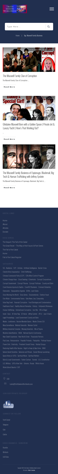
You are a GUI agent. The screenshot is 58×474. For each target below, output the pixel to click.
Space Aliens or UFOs (9, 355)
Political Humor (46, 340)
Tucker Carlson (26, 359)
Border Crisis (42, 267)
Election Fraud (44, 294)
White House (39, 363)
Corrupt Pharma (23, 283)
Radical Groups (40, 344)
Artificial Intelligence (30, 267)
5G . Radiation (7, 267)
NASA (20, 332)
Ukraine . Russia (29, 363)
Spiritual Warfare (33, 355)
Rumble (5, 447)
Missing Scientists (27, 328)
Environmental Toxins (17, 298)
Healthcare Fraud (8, 306)
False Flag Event (8, 302)
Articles (20, 267)
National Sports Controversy (32, 332)
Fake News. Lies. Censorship (35, 298)
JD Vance (24, 313)
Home (5, 253)
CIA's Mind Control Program (35, 275)
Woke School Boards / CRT (11, 367)
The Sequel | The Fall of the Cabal (15, 242)
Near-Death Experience (10, 336)
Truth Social (6, 419)
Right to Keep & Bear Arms (32, 348)
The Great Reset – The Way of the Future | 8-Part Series (23, 246)
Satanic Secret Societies (10, 351)
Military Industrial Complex (11, 328)
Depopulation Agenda (18, 290)
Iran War (35, 309)
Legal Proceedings (8, 317)
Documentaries (33, 294)
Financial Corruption (20, 302)
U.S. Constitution (44, 359)
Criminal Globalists (44, 287)
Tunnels (34, 359)
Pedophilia (36, 340)
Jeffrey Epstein (32, 313)
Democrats (6, 290)
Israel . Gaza (7, 313)
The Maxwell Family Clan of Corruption (20, 76)
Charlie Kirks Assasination (11, 271)
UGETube (6, 456)
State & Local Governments (11, 359)
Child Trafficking (26, 271)
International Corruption (23, 309)
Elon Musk (6, 298)
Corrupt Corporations (35, 49)
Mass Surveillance (8, 325)
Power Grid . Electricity (10, 344)
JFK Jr (40, 313)
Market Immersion (31, 470)
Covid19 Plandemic (31, 287)
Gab (4, 429)
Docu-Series (24, 294)
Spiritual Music (22, 355)
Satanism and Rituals (25, 351)
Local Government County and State (27, 317)
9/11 (14, 267)
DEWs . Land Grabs (32, 290)
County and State (47, 283)
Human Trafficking (48, 49)
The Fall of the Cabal (10, 250)
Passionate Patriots (37, 336)
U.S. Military (7, 363)
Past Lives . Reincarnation (11, 340)
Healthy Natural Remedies (23, 306)
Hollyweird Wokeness (45, 306)
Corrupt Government (9, 283)
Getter (5, 434)
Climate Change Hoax (10, 279)
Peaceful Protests (26, 340)
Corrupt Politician (35, 283)
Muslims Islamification (10, 332)
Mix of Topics (38, 328)
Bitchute (5, 452)
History (35, 306)
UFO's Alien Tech (17, 363)
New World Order (24, 336)
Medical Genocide (20, 325)
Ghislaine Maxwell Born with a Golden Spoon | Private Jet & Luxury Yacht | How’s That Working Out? (29, 126)
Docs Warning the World (11, 294)
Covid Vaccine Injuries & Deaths (13, 287)
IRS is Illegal (43, 309)
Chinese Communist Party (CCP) (13, 275)
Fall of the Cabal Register (12, 257)
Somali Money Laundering (41, 351)
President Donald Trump (26, 344)
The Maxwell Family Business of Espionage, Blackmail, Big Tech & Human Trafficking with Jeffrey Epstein (28, 175)
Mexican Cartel (32, 325)
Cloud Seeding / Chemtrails (27, 279)
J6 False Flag (16, 313)
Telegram (5, 424)
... (28, 80)
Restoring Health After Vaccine (12, 348)
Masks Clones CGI (39, 321)
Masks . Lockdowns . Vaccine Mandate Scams (17, 321)
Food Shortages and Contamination (40, 302)
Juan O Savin (48, 313)
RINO (44, 348)
